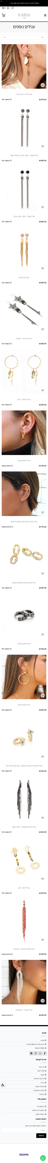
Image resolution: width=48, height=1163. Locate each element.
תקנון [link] (42, 1075)
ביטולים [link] (42, 1094)
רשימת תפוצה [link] (39, 1114)
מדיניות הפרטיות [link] (39, 1079)
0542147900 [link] (39, 1048)
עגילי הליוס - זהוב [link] (24, 888)
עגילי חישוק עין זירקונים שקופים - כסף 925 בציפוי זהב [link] (24, 766)
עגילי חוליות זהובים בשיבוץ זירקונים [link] (24, 582)
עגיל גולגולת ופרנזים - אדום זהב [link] (24, 949)
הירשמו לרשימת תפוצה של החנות (35, 1126)
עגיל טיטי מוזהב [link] (24, 277)
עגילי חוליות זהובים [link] (24, 460)
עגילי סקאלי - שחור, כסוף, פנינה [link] (24, 216)
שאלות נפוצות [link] (39, 1086)
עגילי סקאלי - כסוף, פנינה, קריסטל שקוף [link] (24, 155)
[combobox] (24, 37)
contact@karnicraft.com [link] (35, 1044)
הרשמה (41, 1136)
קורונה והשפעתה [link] (38, 1090)
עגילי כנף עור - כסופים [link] (24, 338)
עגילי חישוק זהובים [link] (24, 705)
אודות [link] (42, 1040)
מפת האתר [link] (40, 1071)
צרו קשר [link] (41, 1067)
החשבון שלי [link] (40, 1106)
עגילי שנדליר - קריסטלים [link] (24, 1010)
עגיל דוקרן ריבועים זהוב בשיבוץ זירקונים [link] (24, 521)
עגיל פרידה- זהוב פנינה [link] (24, 94)
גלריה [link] (42, 1083)
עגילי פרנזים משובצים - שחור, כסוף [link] (24, 827)
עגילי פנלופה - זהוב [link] (24, 399)
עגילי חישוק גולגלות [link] (24, 643)
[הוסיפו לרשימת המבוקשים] (43, 85)
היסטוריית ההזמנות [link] (38, 1110)
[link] (43, 1158)
